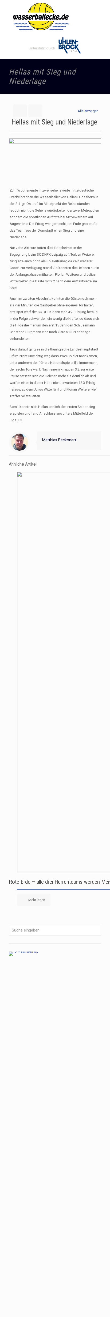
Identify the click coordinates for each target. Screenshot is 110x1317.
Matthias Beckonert (59, 440)
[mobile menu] (102, 10)
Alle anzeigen (88, 111)
